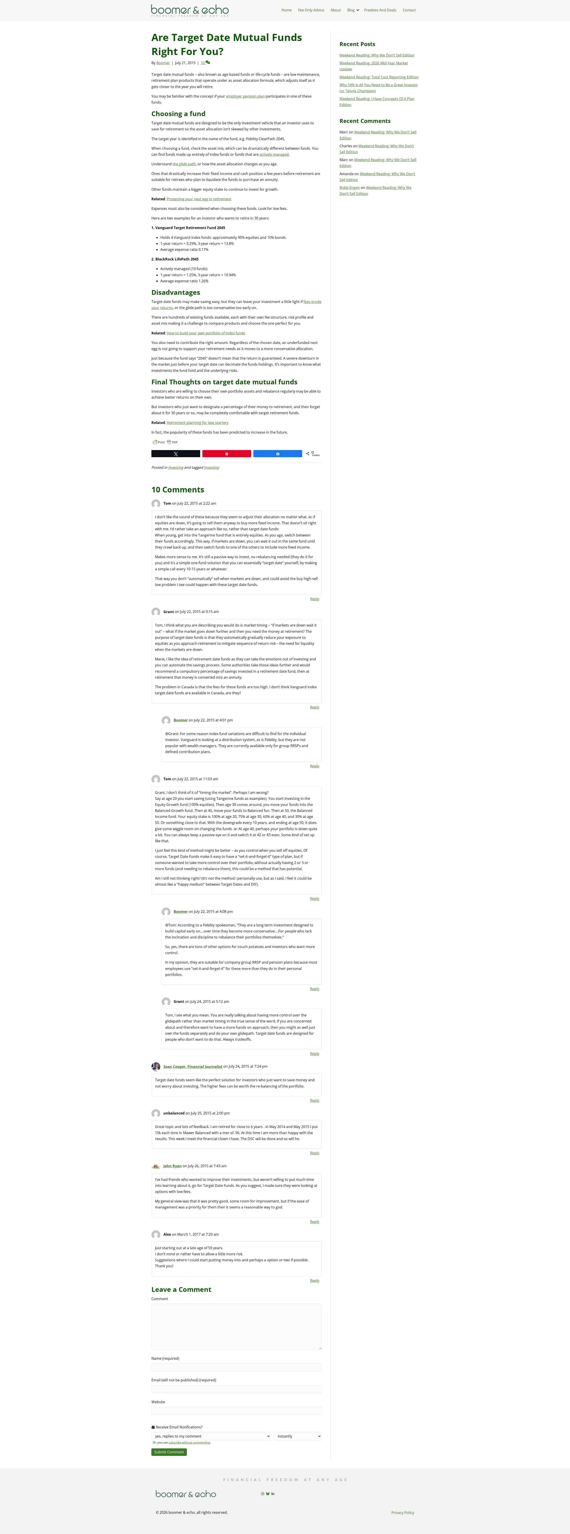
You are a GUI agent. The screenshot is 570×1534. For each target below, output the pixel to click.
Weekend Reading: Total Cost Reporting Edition (379, 77)
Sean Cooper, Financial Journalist (192, 1066)
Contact (409, 10)
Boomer (181, 720)
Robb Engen (350, 187)
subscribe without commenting (189, 1442)
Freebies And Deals (380, 10)
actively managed (274, 154)
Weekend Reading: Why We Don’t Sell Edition (377, 55)
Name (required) (165, 1358)
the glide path (184, 164)
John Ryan (172, 1165)
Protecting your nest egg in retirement (199, 199)
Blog (351, 10)
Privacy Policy (402, 1512)
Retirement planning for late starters (197, 422)
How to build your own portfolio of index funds (206, 333)
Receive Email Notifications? (178, 1427)
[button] (358, 10)
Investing (175, 467)
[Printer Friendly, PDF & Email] (165, 442)
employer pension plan (245, 96)
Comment (159, 1298)
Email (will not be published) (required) (183, 1380)
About (336, 10)
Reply (314, 598)
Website (158, 1401)
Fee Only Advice (311, 10)
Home (286, 10)
